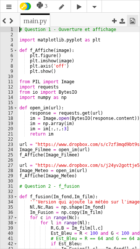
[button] (9, 6)
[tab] (35, 21)
